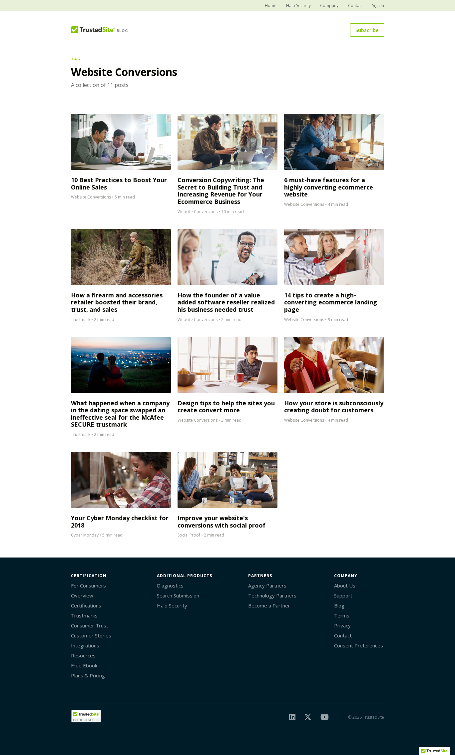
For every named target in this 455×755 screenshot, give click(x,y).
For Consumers (88, 585)
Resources (83, 655)
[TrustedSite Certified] (86, 716)
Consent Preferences (358, 645)
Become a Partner (269, 605)
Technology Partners (272, 595)
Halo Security (298, 5)
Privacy (342, 625)
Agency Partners (267, 585)
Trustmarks (84, 615)
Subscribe (367, 30)
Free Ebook (84, 665)
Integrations (85, 645)
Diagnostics (170, 585)
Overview (82, 595)
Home (270, 5)
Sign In (378, 5)
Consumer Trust (89, 625)
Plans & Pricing (88, 675)
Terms (341, 615)
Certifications (86, 605)
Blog (339, 605)
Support (343, 595)
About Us (344, 585)
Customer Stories (91, 635)
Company (329, 5)
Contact (355, 5)
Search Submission (178, 595)
